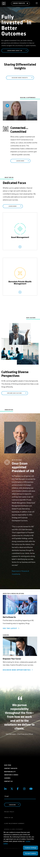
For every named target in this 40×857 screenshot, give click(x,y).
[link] (20, 605)
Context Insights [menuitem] (10, 768)
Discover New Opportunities (17, 670)
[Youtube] (31, 789)
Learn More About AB (15, 50)
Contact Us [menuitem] (8, 781)
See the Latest (10, 628)
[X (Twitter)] (12, 789)
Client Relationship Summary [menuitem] (14, 823)
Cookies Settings (30, 848)
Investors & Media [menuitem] (11, 775)
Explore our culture (14, 393)
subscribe (12, 804)
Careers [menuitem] (7, 778)
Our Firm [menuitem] (7, 765)
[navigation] (37, 3)
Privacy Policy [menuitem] (9, 811)
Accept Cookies (30, 853)
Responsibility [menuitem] (10, 772)
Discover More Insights (20, 77)
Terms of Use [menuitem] (8, 817)
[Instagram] (25, 789)
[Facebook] (18, 789)
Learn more (20, 160)
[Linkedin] (6, 789)
